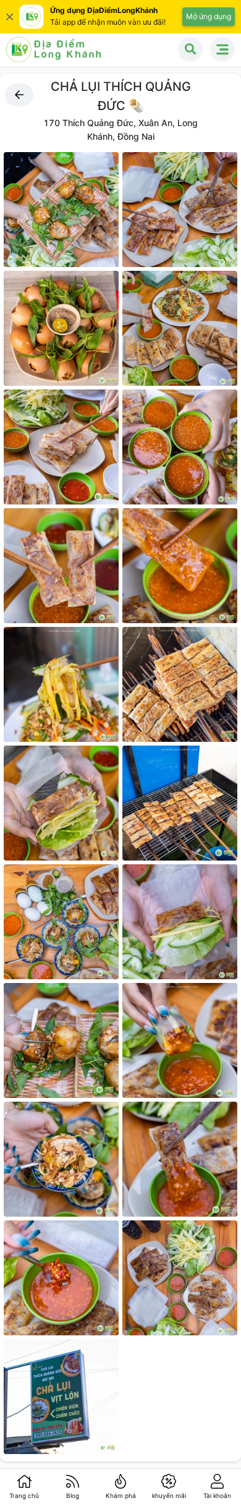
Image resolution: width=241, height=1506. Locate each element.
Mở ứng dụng (208, 16)
